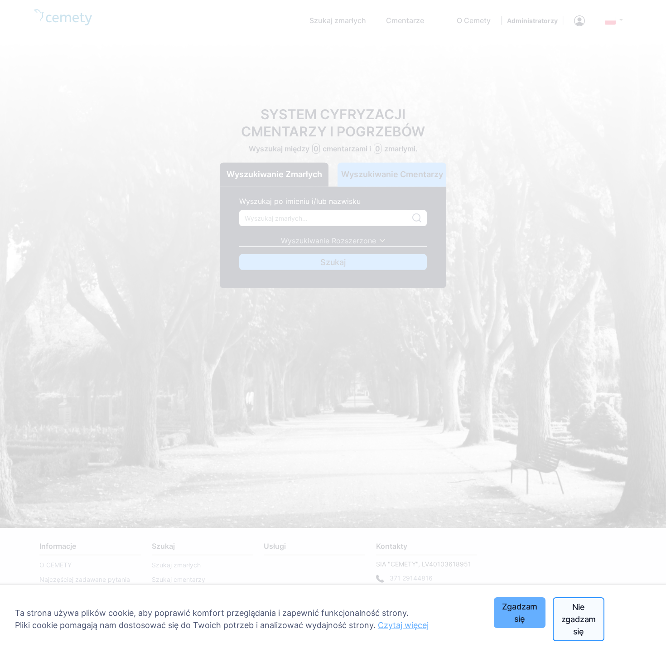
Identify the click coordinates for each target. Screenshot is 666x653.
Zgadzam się (520, 613)
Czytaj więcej (403, 625)
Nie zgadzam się (578, 619)
